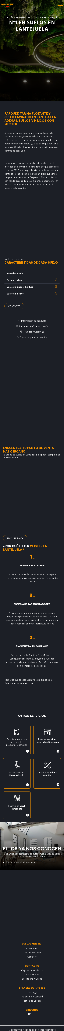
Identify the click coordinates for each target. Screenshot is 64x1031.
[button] (32, 273)
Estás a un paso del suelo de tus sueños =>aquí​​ (32, 17)
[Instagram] (29, 1014)
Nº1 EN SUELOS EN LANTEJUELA (32, 25)
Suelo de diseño (15, 293)
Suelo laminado (15, 273)
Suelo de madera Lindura (20, 286)
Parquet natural (15, 280)
